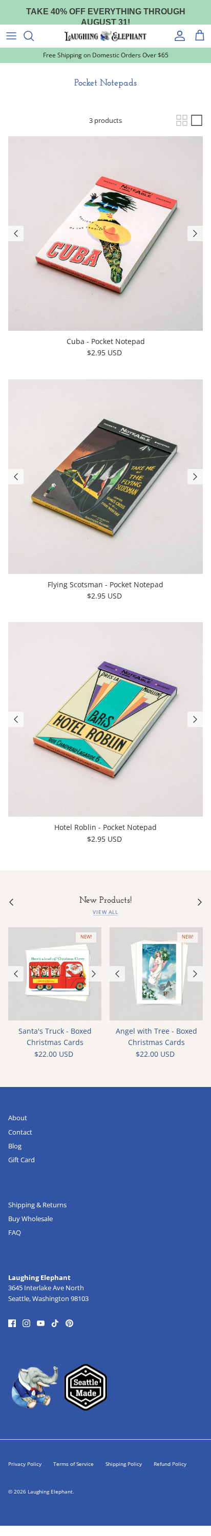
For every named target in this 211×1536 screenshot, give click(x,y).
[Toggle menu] (11, 36)
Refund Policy (170, 1463)
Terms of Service (73, 1463)
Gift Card (21, 1159)
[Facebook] (12, 1323)
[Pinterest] (69, 1323)
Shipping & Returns (37, 1204)
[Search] (34, 36)
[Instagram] (26, 1323)
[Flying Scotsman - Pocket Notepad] (105, 476)
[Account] (177, 36)
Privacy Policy (24, 1463)
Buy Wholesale (30, 1218)
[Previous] (16, 233)
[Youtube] (41, 1323)
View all (105, 912)
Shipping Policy (124, 1463)
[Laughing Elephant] (105, 35)
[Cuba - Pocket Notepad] (105, 233)
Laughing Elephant (50, 1491)
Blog (15, 1145)
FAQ (14, 1232)
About (17, 1117)
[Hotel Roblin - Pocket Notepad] (105, 719)
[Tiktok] (55, 1323)
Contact (20, 1132)
